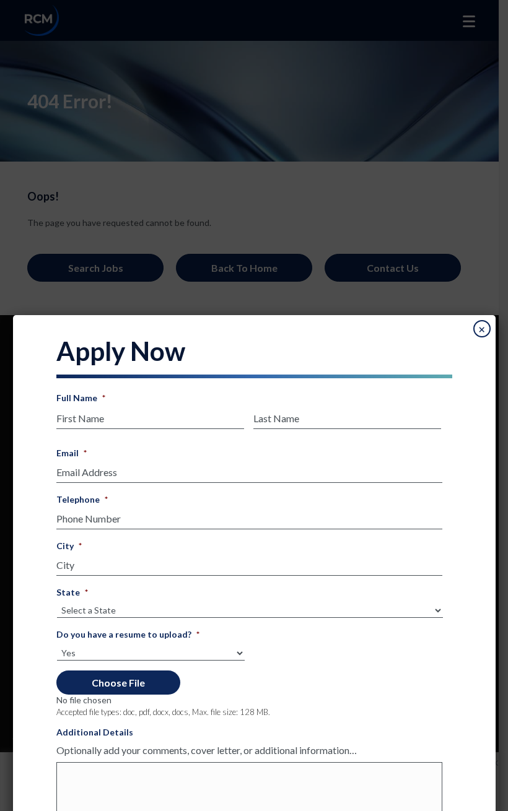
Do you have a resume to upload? (127, 634)
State (72, 592)
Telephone (82, 499)
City (69, 545)
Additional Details (94, 732)
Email (71, 453)
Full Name (80, 397)
